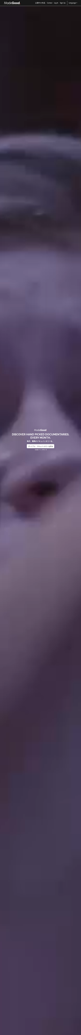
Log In (56, 3)
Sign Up (62, 3)
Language (72, 3)
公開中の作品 (40, 3)
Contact (49, 3)
